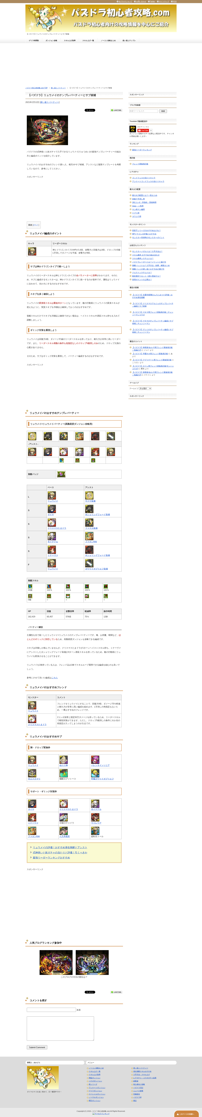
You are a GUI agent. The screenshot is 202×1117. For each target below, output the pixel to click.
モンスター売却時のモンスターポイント (148, 237)
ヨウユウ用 (136, 216)
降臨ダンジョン (94, 1078)
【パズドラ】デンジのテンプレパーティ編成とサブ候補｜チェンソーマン (152, 331)
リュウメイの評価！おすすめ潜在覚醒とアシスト (60, 847)
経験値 (135, 1081)
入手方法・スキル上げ (141, 1075)
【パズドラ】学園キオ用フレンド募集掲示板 (150, 354)
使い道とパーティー (49, 102)
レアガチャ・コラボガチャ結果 (144, 1078)
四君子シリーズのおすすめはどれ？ (146, 230)
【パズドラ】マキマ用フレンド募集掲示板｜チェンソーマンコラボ (152, 313)
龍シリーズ (93, 1084)
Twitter (152, 1)
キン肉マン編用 (138, 209)
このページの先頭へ (186, 1114)
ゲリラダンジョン (95, 1091)
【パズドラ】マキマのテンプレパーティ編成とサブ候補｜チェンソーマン (152, 322)
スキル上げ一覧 (88, 40)
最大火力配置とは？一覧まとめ (144, 195)
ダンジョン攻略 (51, 40)
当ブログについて (125, 1)
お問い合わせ (141, 1)
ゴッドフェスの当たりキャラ (143, 178)
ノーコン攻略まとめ (108, 40)
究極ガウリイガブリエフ (102, 779)
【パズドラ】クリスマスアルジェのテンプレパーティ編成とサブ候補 (152, 304)
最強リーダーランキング (142, 150)
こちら (55, 677)
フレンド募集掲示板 (140, 164)
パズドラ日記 (138, 1088)
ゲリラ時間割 (34, 40)
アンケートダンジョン (97, 1088)
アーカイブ (133, 388)
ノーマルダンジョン (96, 1097)
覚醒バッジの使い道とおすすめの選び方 (148, 269)
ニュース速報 (138, 1091)
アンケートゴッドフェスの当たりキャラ (148, 181)
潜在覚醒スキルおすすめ (142, 1071)
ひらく (36, 225)
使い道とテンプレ (129, 40)
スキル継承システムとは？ (143, 258)
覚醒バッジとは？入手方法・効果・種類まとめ (151, 265)
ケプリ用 (135, 213)
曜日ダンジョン (94, 1101)
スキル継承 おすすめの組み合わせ (146, 255)
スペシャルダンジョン (97, 1094)
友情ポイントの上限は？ (142, 279)
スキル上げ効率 (70, 40)
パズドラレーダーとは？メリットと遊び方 (149, 262)
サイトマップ (164, 1)
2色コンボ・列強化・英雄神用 (144, 202)
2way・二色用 (137, 206)
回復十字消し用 (138, 199)
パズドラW (137, 1097)
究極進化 (136, 1094)
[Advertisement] (101, 64)
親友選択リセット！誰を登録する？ (146, 276)
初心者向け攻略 (139, 1084)
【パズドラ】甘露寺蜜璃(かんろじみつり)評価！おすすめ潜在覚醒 (152, 296)
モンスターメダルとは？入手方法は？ (147, 251)
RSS (175, 1)
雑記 (135, 1101)
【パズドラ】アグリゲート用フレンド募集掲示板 (151, 360)
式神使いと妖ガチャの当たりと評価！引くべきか (60, 852)
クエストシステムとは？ (142, 272)
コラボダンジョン (95, 1081)
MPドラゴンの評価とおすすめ (144, 234)
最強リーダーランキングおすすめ (51, 857)
